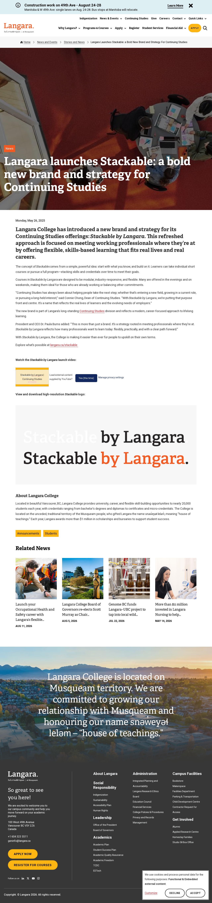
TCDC (96, 865)
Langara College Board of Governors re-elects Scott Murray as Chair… (81, 609)
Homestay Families (182, 837)
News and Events (47, 42)
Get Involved (183, 819)
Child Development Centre (186, 801)
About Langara (105, 774)
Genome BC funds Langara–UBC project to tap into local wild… (127, 609)
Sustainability (100, 800)
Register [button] (134, 28)
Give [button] (154, 18)
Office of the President (105, 825)
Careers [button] (164, 18)
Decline (174, 893)
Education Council (142, 801)
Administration (145, 774)
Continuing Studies (92, 311)
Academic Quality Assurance (108, 855)
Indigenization (100, 794)
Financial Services (142, 807)
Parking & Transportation (186, 796)
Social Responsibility (104, 785)
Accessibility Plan (102, 805)
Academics (102, 837)
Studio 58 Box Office (183, 842)
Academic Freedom (103, 860)
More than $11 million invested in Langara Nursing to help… (171, 609)
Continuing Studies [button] (136, 18)
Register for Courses (33, 865)
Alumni (176, 826)
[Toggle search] (205, 28)
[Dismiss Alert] (190, 5)
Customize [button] (151, 893)
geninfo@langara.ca (19, 840)
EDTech (97, 870)
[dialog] (175, 885)
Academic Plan (101, 844)
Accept (195, 893)
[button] (111, 18)
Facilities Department (184, 791)
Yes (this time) (86, 378)
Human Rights (100, 810)
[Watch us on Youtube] (33, 878)
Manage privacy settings (111, 377)
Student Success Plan (104, 850)
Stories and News (74, 42)
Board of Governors (103, 830)
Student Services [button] (152, 28)
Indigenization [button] (88, 18)
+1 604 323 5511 (18, 836)
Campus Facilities (187, 774)
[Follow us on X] (28, 878)
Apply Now (23, 854)
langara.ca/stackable (64, 345)
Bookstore (178, 781)
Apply (195, 28)
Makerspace (179, 786)
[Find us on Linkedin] (23, 878)
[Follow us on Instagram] (38, 878)
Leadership (102, 818)
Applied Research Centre (186, 832)
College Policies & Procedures (148, 812)
